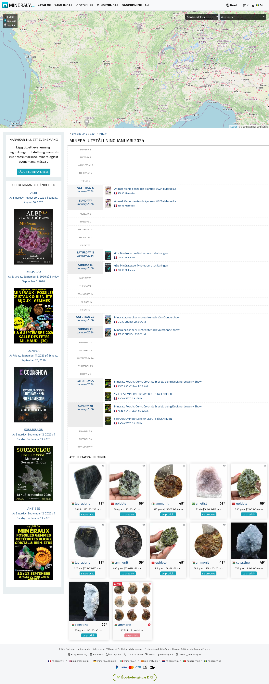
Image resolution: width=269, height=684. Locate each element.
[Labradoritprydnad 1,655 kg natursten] (87, 481)
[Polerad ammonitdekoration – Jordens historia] (208, 540)
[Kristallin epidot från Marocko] (249, 481)
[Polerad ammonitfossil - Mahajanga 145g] (132, 601)
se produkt (87, 514)
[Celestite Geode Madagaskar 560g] (89, 601)
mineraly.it (130, 660)
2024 (93, 133)
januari (103, 133)
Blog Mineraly (78, 654)
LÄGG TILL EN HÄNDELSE (34, 171)
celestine (242, 562)
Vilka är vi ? (112, 648)
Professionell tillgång (157, 648)
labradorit (82, 503)
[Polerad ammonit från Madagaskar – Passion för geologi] (168, 481)
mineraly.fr (58, 660)
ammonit (162, 503)
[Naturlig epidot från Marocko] (168, 540)
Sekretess (98, 648)
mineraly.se (214, 660)
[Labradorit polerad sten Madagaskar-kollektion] (87, 540)
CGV (61, 648)
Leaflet (233, 126)
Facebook (98, 654)
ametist (201, 503)
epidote (120, 503)
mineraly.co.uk (81, 660)
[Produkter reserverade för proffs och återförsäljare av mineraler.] (149, 624)
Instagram (115, 654)
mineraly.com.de (106, 660)
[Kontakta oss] (147, 5)
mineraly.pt (193, 660)
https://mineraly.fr (190, 654)
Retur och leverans (131, 648)
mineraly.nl (172, 660)
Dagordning (79, 133)
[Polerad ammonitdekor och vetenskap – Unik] (127, 540)
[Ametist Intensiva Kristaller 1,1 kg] (208, 481)
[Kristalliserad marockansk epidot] (127, 481)
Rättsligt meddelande (78, 648)
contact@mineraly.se (161, 654)
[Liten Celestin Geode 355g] (249, 540)
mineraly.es (151, 660)
